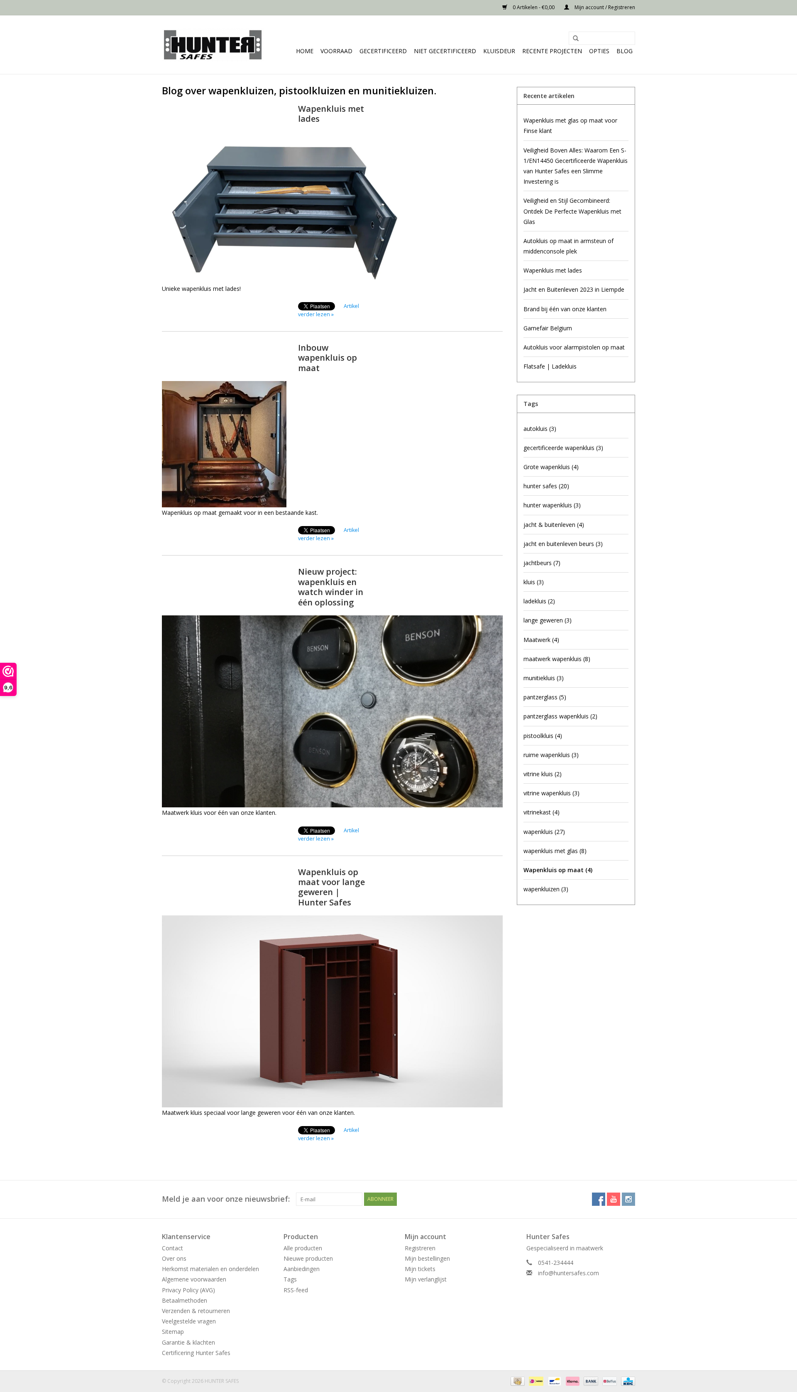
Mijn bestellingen (427, 1258)
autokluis (539, 429)
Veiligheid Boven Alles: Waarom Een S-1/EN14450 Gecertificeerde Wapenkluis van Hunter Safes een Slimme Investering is (575, 166)
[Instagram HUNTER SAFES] (628, 1199)
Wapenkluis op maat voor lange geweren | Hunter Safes (331, 887)
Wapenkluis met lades (331, 113)
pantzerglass (544, 697)
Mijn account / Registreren (604, 7)
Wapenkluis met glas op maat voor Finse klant (570, 125)
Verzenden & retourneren (196, 1311)
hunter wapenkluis (552, 505)
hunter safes (546, 486)
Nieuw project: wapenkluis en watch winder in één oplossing (330, 586)
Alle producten (303, 1248)
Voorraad (336, 51)
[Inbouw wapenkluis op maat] (332, 444)
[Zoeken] (573, 39)
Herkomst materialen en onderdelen (210, 1269)
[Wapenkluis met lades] (332, 207)
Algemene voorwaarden (194, 1279)
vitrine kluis (542, 774)
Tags (290, 1279)
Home (304, 51)
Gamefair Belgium (547, 328)
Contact (172, 1248)
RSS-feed (296, 1290)
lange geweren (547, 620)
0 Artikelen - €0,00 (533, 7)
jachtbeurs (541, 563)
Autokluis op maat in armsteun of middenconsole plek (568, 246)
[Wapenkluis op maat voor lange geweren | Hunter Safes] (332, 1011)
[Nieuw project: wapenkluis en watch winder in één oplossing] (332, 711)
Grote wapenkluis (551, 467)
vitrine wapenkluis (551, 793)
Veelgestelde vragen (189, 1321)
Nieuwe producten (308, 1258)
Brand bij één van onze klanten (564, 309)
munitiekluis (543, 678)
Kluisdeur (499, 51)
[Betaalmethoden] (517, 1380)
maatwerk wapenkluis (556, 659)
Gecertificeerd (383, 51)
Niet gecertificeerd (445, 51)
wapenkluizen (545, 889)
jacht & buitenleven (553, 525)
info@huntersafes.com (568, 1273)
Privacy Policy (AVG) (188, 1290)
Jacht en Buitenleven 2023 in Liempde (573, 289)
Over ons (174, 1258)
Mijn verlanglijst (426, 1279)
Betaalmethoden (184, 1300)
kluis (533, 582)
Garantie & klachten (188, 1342)
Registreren (420, 1248)
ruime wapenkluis (551, 755)
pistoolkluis (542, 736)
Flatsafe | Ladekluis (550, 366)
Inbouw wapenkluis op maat (327, 358)
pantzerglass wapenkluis (560, 716)
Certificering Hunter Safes (196, 1353)
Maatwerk (541, 640)
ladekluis (539, 601)
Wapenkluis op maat (557, 870)
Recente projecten (552, 51)
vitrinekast (541, 812)
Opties (599, 51)
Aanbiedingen (302, 1269)
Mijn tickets (420, 1269)
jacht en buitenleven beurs (563, 544)
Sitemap (173, 1331)
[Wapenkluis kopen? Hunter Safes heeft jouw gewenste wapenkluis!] (213, 44)
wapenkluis (544, 832)
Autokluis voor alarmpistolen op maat (574, 347)
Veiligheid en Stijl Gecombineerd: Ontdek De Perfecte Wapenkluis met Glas (572, 211)
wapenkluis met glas (555, 851)
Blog (624, 51)
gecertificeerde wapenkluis (563, 448)
